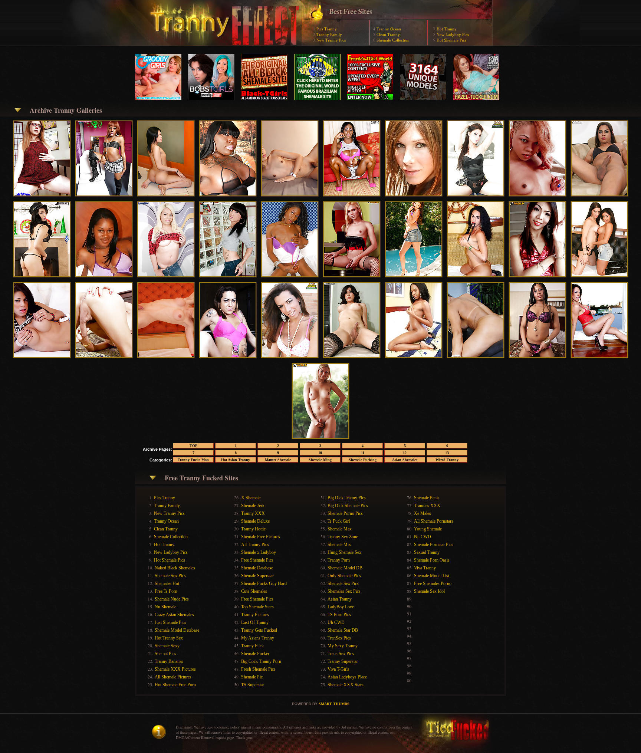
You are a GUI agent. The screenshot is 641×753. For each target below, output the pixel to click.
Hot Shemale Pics (451, 40)
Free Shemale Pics (257, 560)
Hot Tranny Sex (169, 638)
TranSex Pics (339, 638)
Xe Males (422, 513)
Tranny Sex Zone (343, 536)
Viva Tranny (425, 567)
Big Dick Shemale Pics (348, 505)
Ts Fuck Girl (339, 521)
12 (405, 453)
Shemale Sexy (167, 645)
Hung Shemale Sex (344, 552)
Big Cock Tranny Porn (261, 661)
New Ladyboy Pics (453, 34)
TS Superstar (252, 684)
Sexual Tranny (427, 552)
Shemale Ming (320, 460)
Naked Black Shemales (175, 567)
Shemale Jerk (252, 505)
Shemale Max (340, 529)
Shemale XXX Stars (346, 684)
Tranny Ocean (389, 29)
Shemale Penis (427, 497)
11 (362, 453)
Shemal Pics (165, 653)
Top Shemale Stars (257, 606)
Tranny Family (329, 34)
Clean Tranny (388, 34)
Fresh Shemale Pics (258, 669)
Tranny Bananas (169, 661)
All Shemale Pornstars (433, 521)
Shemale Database (257, 567)
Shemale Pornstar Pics (433, 544)
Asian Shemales (404, 460)
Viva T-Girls (338, 669)
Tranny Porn (339, 560)
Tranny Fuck (252, 645)
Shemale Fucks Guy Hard (264, 583)
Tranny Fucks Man (193, 460)
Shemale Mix (339, 544)
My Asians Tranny (257, 638)
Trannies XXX (427, 505)
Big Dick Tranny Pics (347, 497)
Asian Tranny (340, 599)
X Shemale (250, 497)
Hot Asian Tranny (235, 460)
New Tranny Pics (331, 40)
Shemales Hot (167, 583)
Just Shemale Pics (170, 622)
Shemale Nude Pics (172, 599)
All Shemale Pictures (173, 677)
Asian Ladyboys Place (347, 677)
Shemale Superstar (257, 575)
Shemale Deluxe (255, 521)
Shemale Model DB (345, 567)
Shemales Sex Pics (344, 591)
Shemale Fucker (255, 653)
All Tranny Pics (255, 544)
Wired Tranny (446, 460)
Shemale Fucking (363, 460)
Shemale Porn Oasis (432, 560)
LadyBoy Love (341, 606)
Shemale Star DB (343, 630)
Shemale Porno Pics (345, 513)
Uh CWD (336, 622)
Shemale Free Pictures (260, 536)
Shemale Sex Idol (429, 591)
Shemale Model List (431, 575)
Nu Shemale (165, 606)
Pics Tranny (326, 29)
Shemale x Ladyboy (258, 552)
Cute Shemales (254, 591)
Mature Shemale (278, 460)
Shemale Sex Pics (170, 575)
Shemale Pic (252, 677)
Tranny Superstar (343, 661)
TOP (193, 446)
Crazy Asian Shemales (174, 614)
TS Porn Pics (339, 614)
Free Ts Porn (166, 591)
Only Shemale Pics (344, 575)
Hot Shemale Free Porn (175, 684)
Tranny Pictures (255, 614)
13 (447, 453)
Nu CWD (422, 536)
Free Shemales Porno (432, 583)
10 (320, 453)
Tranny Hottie (253, 529)
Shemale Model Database (177, 630)
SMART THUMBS (334, 704)
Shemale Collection (393, 40)
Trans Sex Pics (341, 653)
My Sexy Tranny (343, 645)
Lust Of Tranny (255, 622)
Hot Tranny (447, 29)
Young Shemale (428, 529)
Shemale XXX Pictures (175, 669)
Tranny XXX (253, 513)
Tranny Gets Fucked (259, 630)
